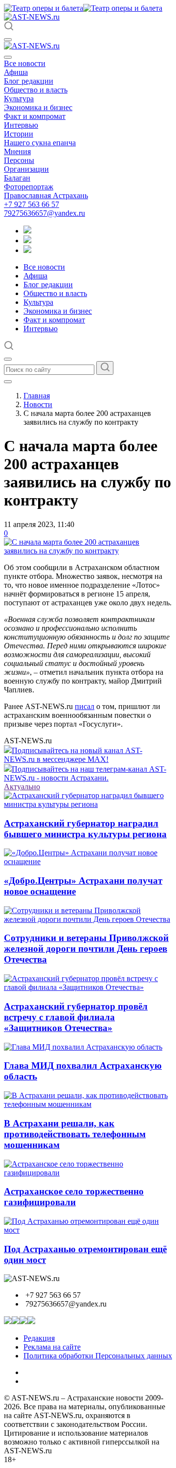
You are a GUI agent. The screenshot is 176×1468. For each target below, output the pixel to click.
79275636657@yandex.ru (44, 213)
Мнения (17, 151)
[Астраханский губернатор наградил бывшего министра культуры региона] (88, 804)
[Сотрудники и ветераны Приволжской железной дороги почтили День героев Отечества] (88, 919)
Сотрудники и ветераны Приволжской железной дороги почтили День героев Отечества (86, 948)
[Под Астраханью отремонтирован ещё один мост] (88, 1230)
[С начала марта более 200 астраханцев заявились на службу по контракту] (88, 551)
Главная (36, 395)
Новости (37, 404)
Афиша (16, 72)
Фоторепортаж (28, 187)
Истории (18, 134)
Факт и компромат (35, 116)
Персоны (19, 160)
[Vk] (27, 250)
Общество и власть (35, 90)
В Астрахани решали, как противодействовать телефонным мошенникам (75, 1134)
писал (84, 706)
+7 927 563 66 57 (31, 204)
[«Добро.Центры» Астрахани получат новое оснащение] (88, 861)
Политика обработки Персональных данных (97, 1356)
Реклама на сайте (52, 1347)
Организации (26, 169)
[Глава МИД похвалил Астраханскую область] (83, 1047)
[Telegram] (27, 231)
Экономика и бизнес (38, 107)
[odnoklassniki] (27, 240)
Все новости (24, 63)
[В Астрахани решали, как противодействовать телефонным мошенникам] (88, 1104)
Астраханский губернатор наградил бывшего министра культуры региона (85, 828)
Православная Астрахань (46, 195)
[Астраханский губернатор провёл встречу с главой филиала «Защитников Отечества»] (88, 987)
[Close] (8, 57)
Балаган (17, 178)
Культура (19, 98)
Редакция (39, 1338)
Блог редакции (28, 81)
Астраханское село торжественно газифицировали (74, 1196)
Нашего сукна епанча (40, 142)
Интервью (21, 125)
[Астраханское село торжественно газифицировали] (88, 1173)
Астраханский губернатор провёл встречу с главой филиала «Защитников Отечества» (76, 1017)
